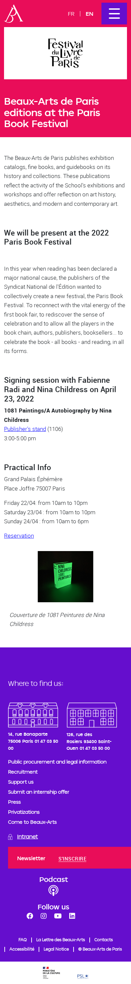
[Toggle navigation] (114, 13)
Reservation (19, 535)
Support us (21, 782)
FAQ (22, 939)
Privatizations (24, 812)
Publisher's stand (25, 429)
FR (71, 13)
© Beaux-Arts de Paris (100, 949)
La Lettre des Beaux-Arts (60, 939)
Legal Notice (56, 949)
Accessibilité (21, 949)
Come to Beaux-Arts (32, 822)
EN (89, 13)
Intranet (27, 836)
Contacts (103, 939)
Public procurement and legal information (57, 761)
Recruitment (23, 772)
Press (14, 802)
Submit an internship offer (38, 792)
